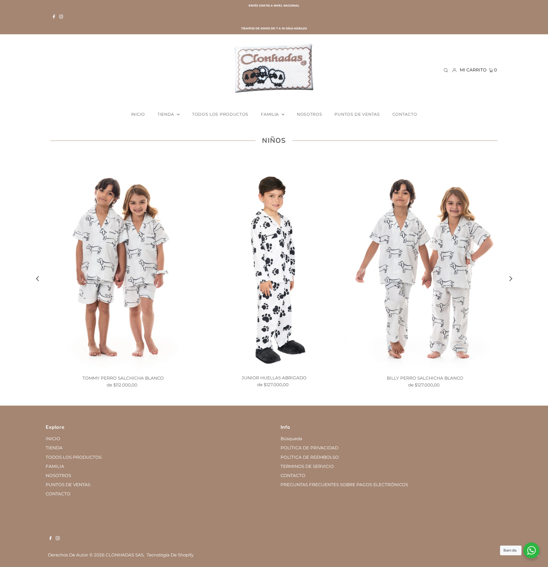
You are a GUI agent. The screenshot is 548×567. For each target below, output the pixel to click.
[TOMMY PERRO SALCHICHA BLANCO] (123, 263)
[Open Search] (446, 70)
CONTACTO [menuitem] (404, 114)
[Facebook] (54, 17)
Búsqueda (291, 438)
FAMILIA (55, 466)
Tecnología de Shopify (170, 555)
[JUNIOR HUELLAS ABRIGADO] (274, 263)
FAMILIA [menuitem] (270, 114)
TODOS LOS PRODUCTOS (74, 457)
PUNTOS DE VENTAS (68, 484)
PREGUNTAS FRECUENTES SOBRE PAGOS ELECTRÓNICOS (344, 484)
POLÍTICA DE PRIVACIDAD (309, 447)
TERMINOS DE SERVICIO (307, 466)
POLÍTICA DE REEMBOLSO (310, 457)
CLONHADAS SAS (125, 555)
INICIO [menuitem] (138, 114)
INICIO (53, 438)
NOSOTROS (58, 475)
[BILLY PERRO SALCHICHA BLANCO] (424, 263)
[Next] (510, 278)
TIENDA (54, 447)
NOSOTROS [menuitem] (309, 114)
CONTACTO (58, 493)
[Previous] (37, 278)
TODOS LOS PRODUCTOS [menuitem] (220, 114)
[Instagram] (61, 17)
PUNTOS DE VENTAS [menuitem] (357, 114)
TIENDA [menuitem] (167, 114)
